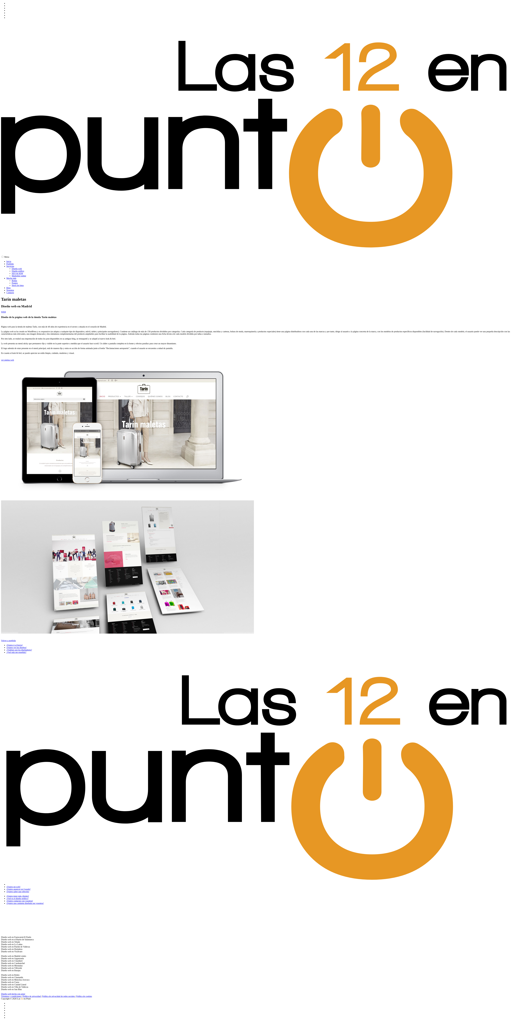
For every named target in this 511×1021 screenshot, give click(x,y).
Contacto (10, 292)
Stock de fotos (18, 285)
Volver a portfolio (8, 640)
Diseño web (17, 269)
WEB (3, 312)
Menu (6, 257)
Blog (8, 288)
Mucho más (11, 278)
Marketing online (19, 276)
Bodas (14, 280)
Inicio (8, 261)
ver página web (7, 360)
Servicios (10, 266)
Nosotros (10, 290)
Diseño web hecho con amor (13, 994)
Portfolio (10, 264)
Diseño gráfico (18, 271)
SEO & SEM (17, 273)
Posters (15, 283)
